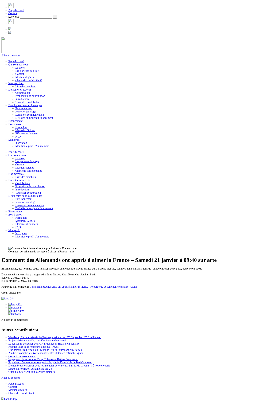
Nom (15, 325)
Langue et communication (29, 114)
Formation (21, 127)
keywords (13, 16)
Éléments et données (26, 133)
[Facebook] (11, 22)
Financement (15, 120)
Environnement (23, 108)
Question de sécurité (23, 336)
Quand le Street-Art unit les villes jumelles (31, 371)
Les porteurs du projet (27, 70)
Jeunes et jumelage (25, 111)
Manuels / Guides (25, 130)
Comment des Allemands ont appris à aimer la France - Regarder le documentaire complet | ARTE (83, 286)
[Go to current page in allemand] (9, 29)
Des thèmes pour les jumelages (25, 105)
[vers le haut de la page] (9, 398)
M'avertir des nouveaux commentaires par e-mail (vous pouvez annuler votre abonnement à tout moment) (66, 354)
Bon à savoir (15, 124)
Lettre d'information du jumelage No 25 (30, 368)
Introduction (22, 98)
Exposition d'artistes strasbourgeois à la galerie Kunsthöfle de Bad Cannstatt (50, 362)
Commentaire (20, 349)
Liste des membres (25, 86)
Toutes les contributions (28, 102)
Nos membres (16, 83)
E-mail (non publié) (23, 329)
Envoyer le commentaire (15, 359)
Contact (12, 13)
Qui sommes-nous (18, 64)
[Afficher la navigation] (11, 7)
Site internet (8, 333)
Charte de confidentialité (28, 80)
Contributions (22, 92)
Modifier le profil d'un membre (32, 146)
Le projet (20, 67)
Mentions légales (24, 77)
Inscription (21, 142)
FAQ (18, 136)
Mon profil (14, 139)
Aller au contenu (10, 55)
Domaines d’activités (19, 89)
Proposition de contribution (30, 95)
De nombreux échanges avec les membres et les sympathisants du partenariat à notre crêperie (59, 365)
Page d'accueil (16, 10)
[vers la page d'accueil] (53, 52)
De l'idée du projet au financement (34, 117)
